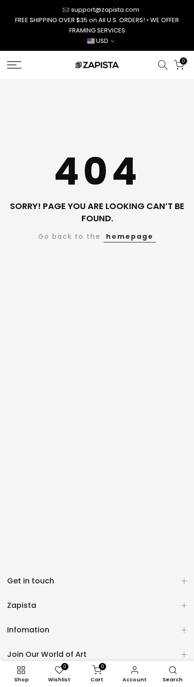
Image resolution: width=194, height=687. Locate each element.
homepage (130, 236)
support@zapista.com (105, 9)
